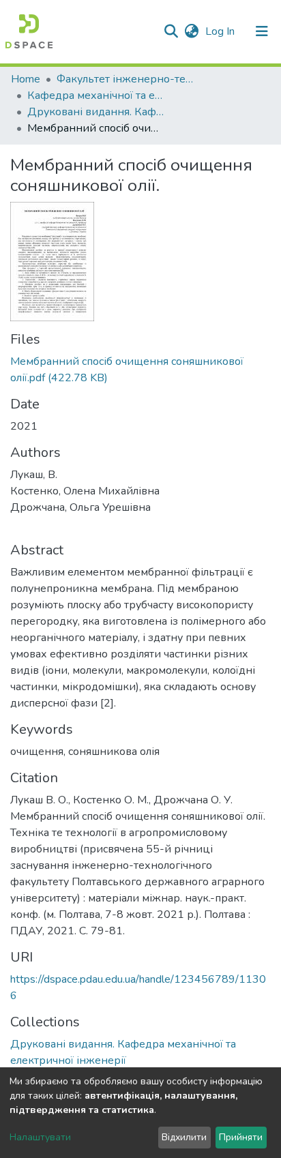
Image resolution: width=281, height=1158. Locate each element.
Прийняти (241, 1137)
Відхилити (184, 1137)
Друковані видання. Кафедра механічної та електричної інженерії (95, 111)
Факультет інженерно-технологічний (125, 79)
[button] (191, 31)
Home (25, 79)
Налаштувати (40, 1137)
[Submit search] (171, 31)
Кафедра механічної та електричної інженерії (95, 95)
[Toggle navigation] (262, 31)
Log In (221, 31)
